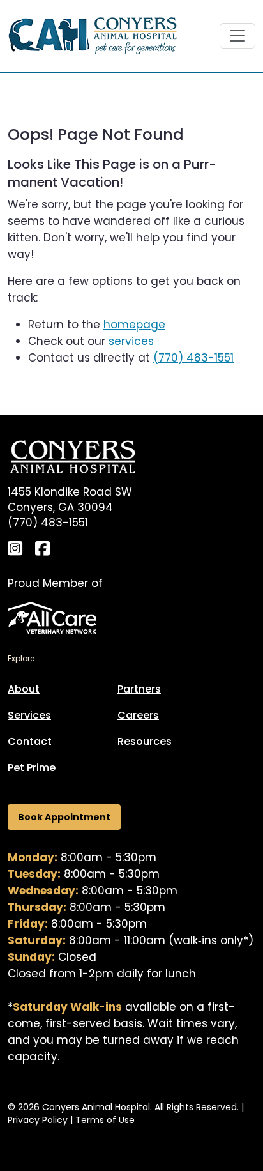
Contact (30, 741)
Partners (139, 689)
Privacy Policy (38, 1120)
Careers (138, 715)
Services (29, 715)
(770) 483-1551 (193, 357)
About (24, 689)
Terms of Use (105, 1120)
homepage (134, 324)
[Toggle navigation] (237, 36)
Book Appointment (64, 817)
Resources (144, 741)
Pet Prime (32, 767)
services (131, 341)
